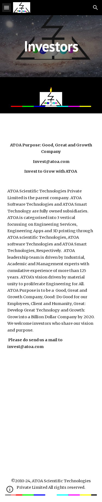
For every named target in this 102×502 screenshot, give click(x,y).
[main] (51, 46)
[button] (6, 7)
